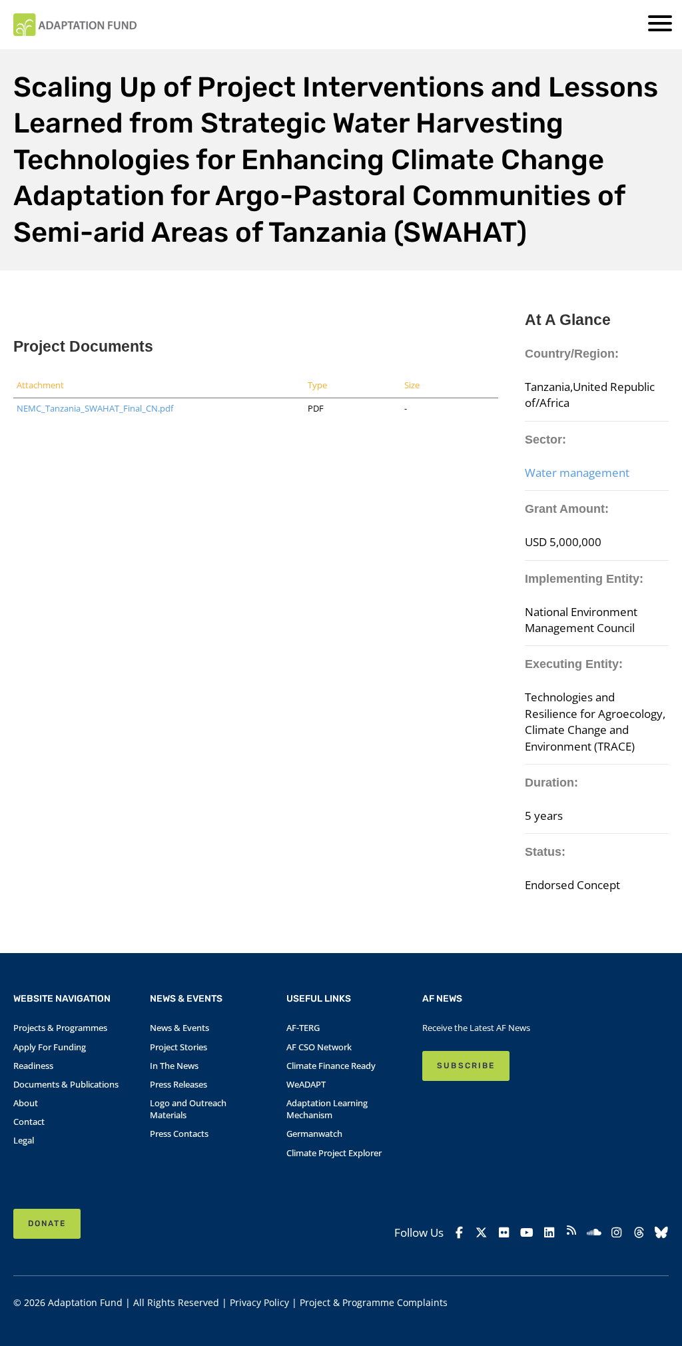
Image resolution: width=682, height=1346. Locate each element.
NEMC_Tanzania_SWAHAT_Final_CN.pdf (95, 408)
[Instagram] (616, 1232)
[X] (481, 1232)
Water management (577, 472)
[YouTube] (526, 1232)
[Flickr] (504, 1232)
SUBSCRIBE (465, 1065)
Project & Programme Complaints (374, 1302)
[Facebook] (459, 1232)
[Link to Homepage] (75, 24)
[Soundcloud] (594, 1232)
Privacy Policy (259, 1302)
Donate (47, 1223)
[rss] (571, 1231)
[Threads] (638, 1232)
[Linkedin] (548, 1232)
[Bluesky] (661, 1232)
